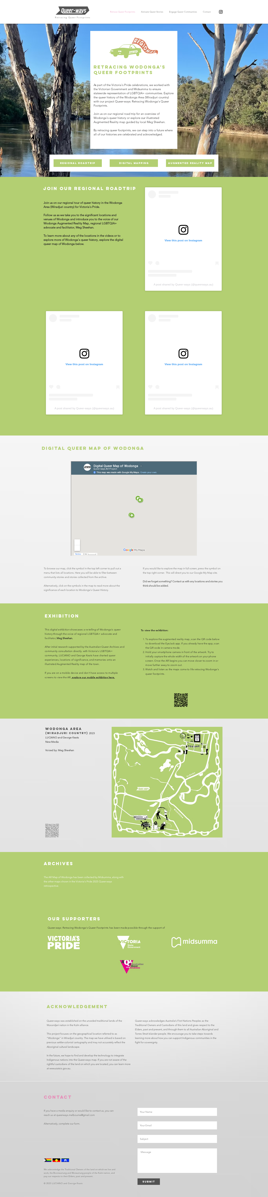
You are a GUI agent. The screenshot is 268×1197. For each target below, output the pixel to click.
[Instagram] (220, 11)
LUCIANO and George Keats (67, 1183)
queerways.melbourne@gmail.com (75, 1115)
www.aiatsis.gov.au (59, 1068)
